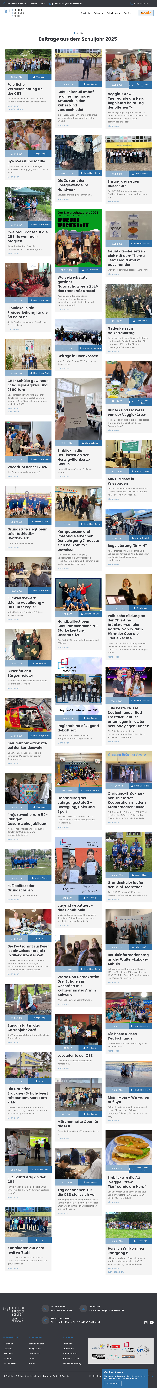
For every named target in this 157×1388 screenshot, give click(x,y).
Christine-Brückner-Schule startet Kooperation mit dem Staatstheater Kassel (127, 800)
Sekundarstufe (70, 1353)
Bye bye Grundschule (26, 161)
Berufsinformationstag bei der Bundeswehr (28, 745)
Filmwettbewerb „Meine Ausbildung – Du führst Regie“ (25, 602)
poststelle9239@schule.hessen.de (67, 4)
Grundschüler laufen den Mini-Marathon (126, 884)
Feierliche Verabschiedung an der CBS (25, 89)
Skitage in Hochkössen (78, 356)
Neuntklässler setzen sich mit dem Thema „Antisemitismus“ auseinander (126, 258)
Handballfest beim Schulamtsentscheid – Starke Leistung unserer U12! (78, 628)
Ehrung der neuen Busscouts (123, 183)
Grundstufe (68, 1348)
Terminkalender (36, 1344)
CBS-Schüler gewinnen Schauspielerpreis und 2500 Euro (28, 385)
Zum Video (13, 329)
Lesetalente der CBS (75, 1055)
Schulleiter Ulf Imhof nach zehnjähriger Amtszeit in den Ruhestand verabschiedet (76, 101)
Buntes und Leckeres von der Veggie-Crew (127, 412)
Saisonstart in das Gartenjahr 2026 (23, 1027)
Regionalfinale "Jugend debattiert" (78, 728)
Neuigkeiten (35, 1348)
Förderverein (9, 1363)
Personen (67, 1344)
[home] (13, 13)
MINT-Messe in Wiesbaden (121, 481)
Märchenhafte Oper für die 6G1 (78, 1123)
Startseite (86, 13)
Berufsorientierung (72, 1363)
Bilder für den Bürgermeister (20, 673)
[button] (99, 14)
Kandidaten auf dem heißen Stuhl (25, 1250)
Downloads (34, 1353)
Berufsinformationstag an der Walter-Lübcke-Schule (128, 959)
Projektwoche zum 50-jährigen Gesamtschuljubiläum (27, 819)
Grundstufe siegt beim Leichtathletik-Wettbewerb (27, 533)
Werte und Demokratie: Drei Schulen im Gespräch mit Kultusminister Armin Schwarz (78, 986)
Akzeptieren (112, 1383)
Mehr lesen (13, 106)
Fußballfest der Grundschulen (20, 888)
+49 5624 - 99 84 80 (61, 1310)
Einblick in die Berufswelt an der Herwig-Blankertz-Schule (74, 457)
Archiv (32, 1358)
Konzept (7, 1348)
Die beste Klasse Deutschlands (122, 1036)
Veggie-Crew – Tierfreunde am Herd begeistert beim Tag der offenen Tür (126, 101)
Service (7, 1358)
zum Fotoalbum (15, 109)
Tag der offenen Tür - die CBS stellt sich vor (77, 1192)
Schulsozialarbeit (71, 1358)
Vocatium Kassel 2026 (27, 467)
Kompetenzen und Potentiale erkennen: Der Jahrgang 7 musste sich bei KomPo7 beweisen (78, 540)
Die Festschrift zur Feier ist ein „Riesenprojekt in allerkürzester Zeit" (28, 950)
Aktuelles (8, 1353)
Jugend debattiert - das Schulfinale (75, 907)
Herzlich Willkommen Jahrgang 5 (127, 1250)
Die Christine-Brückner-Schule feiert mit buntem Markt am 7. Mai (27, 1095)
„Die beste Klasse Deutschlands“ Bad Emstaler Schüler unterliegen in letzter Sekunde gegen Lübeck (128, 717)
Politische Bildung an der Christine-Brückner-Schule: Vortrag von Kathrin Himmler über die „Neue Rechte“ (126, 627)
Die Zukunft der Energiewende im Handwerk (73, 185)
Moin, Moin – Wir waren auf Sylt (128, 1099)
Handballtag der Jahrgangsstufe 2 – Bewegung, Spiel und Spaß (76, 805)
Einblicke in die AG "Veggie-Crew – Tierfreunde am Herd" (127, 1182)
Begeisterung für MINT (127, 545)
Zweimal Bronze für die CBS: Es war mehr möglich (27, 236)
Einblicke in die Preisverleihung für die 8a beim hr (27, 312)
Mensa (32, 1363)
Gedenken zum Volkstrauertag (121, 330)
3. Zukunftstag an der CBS (26, 1179)
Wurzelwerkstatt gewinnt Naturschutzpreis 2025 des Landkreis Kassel (78, 284)
